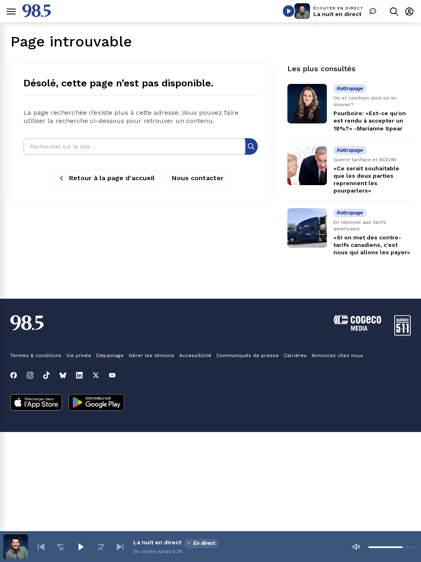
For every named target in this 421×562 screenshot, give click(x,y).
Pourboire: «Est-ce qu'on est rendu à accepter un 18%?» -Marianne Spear (369, 120)
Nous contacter (198, 178)
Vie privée (78, 355)
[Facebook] (13, 375)
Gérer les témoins (151, 355)
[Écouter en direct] (288, 11)
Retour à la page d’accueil (112, 178)
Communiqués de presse (247, 355)
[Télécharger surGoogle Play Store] (96, 403)
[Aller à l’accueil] (36, 15)
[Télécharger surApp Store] (36, 403)
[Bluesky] (63, 375)
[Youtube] (112, 375)
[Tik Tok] (46, 375)
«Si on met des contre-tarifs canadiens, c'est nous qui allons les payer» (371, 244)
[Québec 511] (402, 333)
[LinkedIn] (79, 375)
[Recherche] (251, 146)
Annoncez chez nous (337, 355)
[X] (96, 375)
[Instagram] (30, 375)
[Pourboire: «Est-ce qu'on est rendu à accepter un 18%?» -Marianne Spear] (307, 103)
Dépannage (110, 355)
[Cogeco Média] (357, 328)
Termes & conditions (35, 355)
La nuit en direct (337, 14)
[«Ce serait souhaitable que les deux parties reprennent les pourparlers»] (307, 165)
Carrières (295, 355)
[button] (41, 547)
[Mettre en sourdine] (356, 547)
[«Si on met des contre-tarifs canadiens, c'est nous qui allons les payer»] (307, 228)
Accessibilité (195, 355)
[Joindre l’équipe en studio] (373, 11)
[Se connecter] (409, 11)
